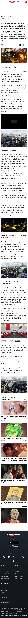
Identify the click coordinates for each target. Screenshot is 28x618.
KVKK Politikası (4, 600)
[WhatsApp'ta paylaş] (23, 45)
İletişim (2, 595)
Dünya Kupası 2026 (5, 583)
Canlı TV (17, 568)
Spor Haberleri (4, 571)
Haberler (3, 16)
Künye (2, 592)
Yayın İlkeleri (4, 597)
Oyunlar (17, 573)
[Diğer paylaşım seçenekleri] (26, 45)
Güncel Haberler (5, 568)
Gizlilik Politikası (5, 602)
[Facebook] (18, 556)
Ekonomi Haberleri (5, 573)
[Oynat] (14, 55)
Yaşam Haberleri (5, 576)
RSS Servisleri (18, 581)
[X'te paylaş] (20, 45)
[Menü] (1, 2)
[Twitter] (4, 556)
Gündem (9, 16)
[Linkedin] (13, 560)
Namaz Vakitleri (19, 576)
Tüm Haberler (4, 581)
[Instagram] (8, 556)
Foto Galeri (17, 571)
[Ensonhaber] (14, 2)
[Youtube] (13, 556)
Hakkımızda (4, 590)
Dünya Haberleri (5, 578)
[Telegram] (23, 556)
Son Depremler (18, 578)
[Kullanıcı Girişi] (23, 1)
